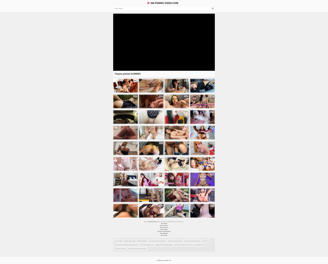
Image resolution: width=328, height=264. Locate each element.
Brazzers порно (164, 226)
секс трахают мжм (200, 245)
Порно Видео (164, 229)
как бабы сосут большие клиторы (137, 249)
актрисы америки (142, 241)
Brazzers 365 (164, 235)
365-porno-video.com (164, 3)
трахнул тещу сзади (129, 241)
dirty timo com (206, 241)
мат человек (118, 241)
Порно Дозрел (164, 233)
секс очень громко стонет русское (183, 245)
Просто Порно (164, 227)
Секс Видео (164, 224)
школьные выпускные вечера (192, 241)
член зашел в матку (120, 249)
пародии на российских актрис (163, 245)
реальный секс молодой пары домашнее (126, 245)
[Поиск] (212, 8)
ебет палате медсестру (146, 245)
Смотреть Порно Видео (164, 231)
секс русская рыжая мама (175, 241)
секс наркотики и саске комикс (157, 241)
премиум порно (152, 222)
